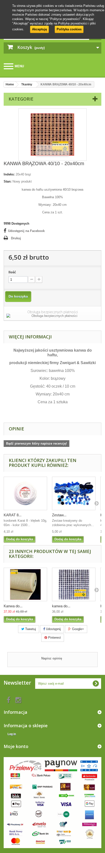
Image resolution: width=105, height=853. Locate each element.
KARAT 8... (12, 515)
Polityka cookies (69, 29)
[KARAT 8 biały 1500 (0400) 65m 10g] (25, 493)
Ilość (12, 272)
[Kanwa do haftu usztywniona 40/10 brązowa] (25, 584)
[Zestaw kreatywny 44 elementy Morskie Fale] (73, 493)
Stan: (7, 181)
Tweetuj (30, 629)
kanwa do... (61, 606)
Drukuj (16, 238)
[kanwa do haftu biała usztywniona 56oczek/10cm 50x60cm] (73, 584)
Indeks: (9, 174)
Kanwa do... (13, 606)
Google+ (77, 629)
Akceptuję (39, 29)
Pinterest (54, 637)
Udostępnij (53, 629)
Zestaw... (59, 515)
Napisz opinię (51, 658)
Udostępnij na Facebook (26, 231)
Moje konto (16, 746)
